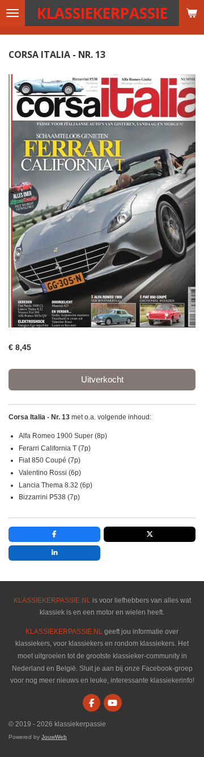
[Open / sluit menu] (12, 13)
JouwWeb (54, 737)
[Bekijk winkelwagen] (191, 13)
